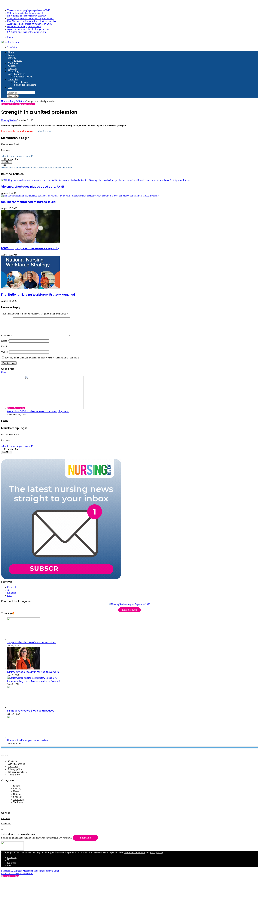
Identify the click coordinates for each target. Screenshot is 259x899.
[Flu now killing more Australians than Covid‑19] (32, 678)
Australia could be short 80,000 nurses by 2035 (29, 24)
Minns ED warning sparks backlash (24, 26)
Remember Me (11, 159)
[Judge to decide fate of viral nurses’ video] (23, 639)
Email (5, 346)
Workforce (13, 63)
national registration (23, 167)
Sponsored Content (23, 76)
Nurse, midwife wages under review (27, 740)
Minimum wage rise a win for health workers (33, 672)
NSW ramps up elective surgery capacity (26, 15)
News (11, 55)
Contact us (13, 761)
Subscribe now (21, 82)
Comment (6, 335)
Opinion (18, 60)
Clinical (12, 66)
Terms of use (14, 774)
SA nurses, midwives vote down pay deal (26, 32)
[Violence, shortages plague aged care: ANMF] (95, 180)
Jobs (10, 87)
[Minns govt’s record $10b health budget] (23, 707)
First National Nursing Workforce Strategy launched (32, 21)
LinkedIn (5, 818)
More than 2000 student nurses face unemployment (38, 411)
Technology (13, 71)
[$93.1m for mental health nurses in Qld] (80, 195)
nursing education (63, 167)
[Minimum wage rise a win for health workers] (23, 668)
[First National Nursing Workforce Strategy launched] (30, 288)
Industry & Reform (17, 101)
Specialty (12, 68)
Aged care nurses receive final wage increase (28, 29)
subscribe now (44, 131)
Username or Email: (10, 144)
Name (5, 341)
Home (4, 101)
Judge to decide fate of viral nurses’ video (31, 642)
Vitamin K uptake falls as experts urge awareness (30, 18)
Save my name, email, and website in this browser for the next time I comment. (42, 357)
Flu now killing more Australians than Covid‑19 (33, 681)
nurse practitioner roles (43, 167)
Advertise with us (16, 74)
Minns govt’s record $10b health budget (30, 710)
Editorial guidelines (17, 772)
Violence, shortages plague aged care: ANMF (28, 10)
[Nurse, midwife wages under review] (23, 737)
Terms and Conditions (134, 852)
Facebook (6, 823)
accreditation (7, 167)
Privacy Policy (156, 852)
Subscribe (13, 79)
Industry (12, 57)
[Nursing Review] (10, 42)
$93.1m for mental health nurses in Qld (25, 13)
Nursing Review (9, 120)
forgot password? (24, 156)
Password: (6, 150)
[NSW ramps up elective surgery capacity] (30, 242)
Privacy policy (15, 769)
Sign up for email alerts (25, 84)
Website (5, 352)
